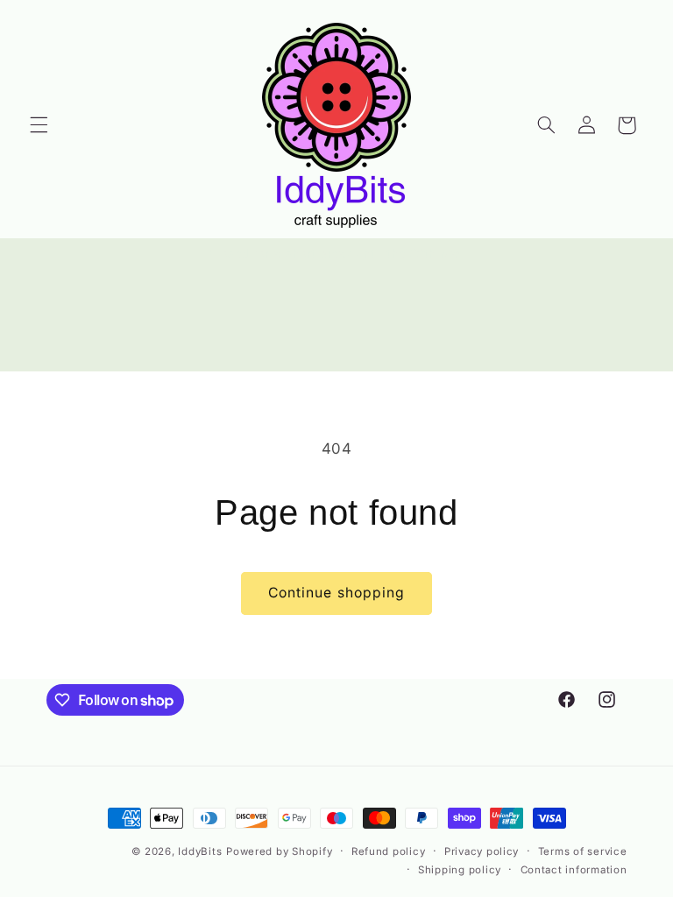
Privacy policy (481, 851)
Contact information (574, 870)
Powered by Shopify (279, 851)
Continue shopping (336, 592)
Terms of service (582, 851)
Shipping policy (459, 870)
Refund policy (388, 851)
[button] (38, 125)
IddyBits (200, 851)
